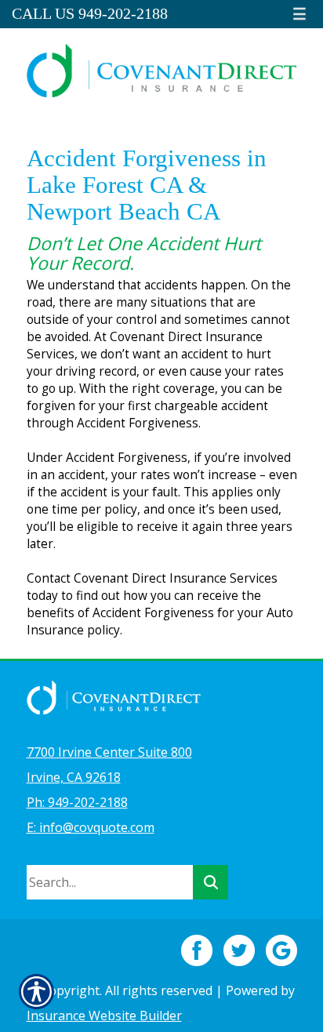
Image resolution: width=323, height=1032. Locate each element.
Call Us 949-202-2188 (90, 13)
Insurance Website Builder (104, 1015)
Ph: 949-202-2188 (77, 802)
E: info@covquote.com (90, 827)
